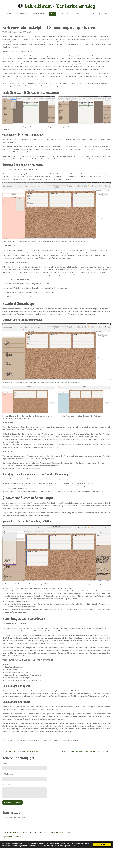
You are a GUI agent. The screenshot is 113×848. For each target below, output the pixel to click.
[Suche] (99, 13)
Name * (5, 763)
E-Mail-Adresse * (9, 774)
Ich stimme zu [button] (102, 844)
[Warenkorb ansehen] (105, 14)
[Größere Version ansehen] (28, 110)
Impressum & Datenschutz (12, 836)
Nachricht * (6, 785)
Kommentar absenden (12, 802)
